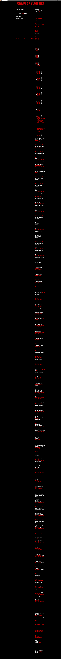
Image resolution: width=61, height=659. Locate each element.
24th (37, 319)
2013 (37, 58)
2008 (37, 64)
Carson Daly (40, 652)
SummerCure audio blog (38, 533)
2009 (37, 63)
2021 (37, 49)
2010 (37, 62)
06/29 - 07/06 (39, 95)
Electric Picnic (37, 600)
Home (25, 38)
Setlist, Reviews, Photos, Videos (39, 144)
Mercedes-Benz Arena (38, 165)
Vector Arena (37, 268)
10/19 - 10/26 (39, 77)
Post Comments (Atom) (23, 40)
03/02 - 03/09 (39, 115)
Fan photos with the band (38, 635)
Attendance (36, 527)
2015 (37, 56)
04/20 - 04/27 (39, 107)
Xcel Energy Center (38, 346)
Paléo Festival (37, 583)
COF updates (38, 117)
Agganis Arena (37, 363)
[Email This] (24, 13)
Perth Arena (37, 285)
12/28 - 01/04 (39, 65)
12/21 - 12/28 (39, 66)
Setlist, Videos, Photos (38, 393)
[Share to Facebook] (26, 13)
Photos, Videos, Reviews (38, 615)
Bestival (36, 140)
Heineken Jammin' (38, 569)
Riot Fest (36, 418)
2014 (37, 57)
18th (42, 369)
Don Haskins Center (38, 305)
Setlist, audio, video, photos (39, 580)
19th (44, 369)
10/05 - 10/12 (39, 79)
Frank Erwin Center (38, 295)
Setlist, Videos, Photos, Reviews (39, 502)
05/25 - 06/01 (39, 101)
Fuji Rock (36, 480)
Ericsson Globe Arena (38, 147)
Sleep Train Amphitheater (38, 313)
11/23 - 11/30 (39, 71)
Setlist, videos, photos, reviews (39, 594)
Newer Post (17, 38)
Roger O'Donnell (37, 20)
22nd (43, 318)
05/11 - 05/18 (39, 103)
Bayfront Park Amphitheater (39, 384)
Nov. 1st (36, 196)
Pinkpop (36, 538)
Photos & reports (37, 439)
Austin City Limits (37, 456)
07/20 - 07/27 (39, 92)
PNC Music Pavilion (38, 377)
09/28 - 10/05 (39, 80)
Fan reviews (37, 636)
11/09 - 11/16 (39, 73)
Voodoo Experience (38, 471)
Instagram (36, 31)
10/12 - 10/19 (39, 78)
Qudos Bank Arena (38, 275)
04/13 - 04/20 (39, 108)
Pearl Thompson (37, 30)
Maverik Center (37, 339)
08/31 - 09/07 (39, 85)
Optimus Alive (37, 579)
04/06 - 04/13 (39, 109)
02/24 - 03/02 (39, 116)
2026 (37, 43)
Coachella (40, 642)
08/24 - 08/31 (39, 86)
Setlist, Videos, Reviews (38, 141)
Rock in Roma (37, 572)
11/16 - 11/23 (39, 72)
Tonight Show (40, 651)
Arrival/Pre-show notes (38, 637)
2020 (37, 50)
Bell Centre (36, 360)
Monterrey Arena (37, 459)
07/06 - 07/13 (39, 94)
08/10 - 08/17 (39, 88)
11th (44, 292)
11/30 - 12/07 (39, 70)
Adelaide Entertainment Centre (39, 282)
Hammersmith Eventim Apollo (39, 392)
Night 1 (36, 620)
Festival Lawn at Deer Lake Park (39, 332)
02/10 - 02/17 (39, 135)
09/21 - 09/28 (39, 81)
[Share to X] (25, 13)
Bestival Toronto (37, 356)
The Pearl (40, 641)
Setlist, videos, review (38, 378)
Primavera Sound (37, 541)
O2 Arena (36, 172)
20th (36, 370)
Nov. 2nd (39, 196)
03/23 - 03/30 (39, 111)
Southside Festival (38, 555)
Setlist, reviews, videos (38, 269)
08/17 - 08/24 (39, 87)
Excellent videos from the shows (39, 632)
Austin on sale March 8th (40, 122)
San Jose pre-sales (39, 123)
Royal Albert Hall (37, 447)
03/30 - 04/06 (39, 110)
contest (44, 437)
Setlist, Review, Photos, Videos (39, 426)
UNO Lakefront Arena (38, 291)
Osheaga (36, 487)
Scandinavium (37, 154)
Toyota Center (37, 298)
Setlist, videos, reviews (38, 299)
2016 (37, 55)
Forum (36, 157)
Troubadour (40, 653)
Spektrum (36, 150)
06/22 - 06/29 (39, 96)
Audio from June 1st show (39, 631)
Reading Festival (37, 593)
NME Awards (40, 646)
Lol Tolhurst (37, 26)
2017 (37, 54)
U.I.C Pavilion (37, 353)
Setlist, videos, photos (38, 549)
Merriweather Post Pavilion (39, 373)
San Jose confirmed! (40, 129)
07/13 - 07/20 (39, 93)
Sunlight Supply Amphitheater (39, 325)
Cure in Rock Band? (39, 127)
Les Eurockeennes (38, 562)
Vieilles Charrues (37, 586)
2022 (37, 48)
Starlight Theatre (37, 349)
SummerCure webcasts (38, 532)
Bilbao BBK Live (37, 576)
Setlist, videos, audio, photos (39, 542)
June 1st (36, 628)
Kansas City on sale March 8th (41, 128)
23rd (36, 319)
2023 (37, 47)
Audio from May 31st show (39, 630)
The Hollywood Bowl (38, 317)
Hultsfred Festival (37, 548)
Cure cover (38, 132)
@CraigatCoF (39, 11)
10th (42, 292)
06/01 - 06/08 (39, 100)
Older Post (32, 38)
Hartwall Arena (37, 143)
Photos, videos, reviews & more (39, 624)
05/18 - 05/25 (39, 102)
